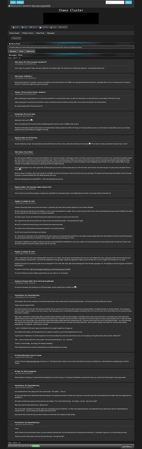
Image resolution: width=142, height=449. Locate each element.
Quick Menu (126, 446)
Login (13, 2)
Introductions (19, 114)
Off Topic (17, 371)
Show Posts (40, 33)
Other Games (19, 62)
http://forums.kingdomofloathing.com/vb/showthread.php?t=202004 (50, 269)
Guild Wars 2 (28, 76)
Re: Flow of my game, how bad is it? (35, 62)
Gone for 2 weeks (36, 355)
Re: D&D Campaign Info (28, 371)
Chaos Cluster (71, 10)
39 (19, 58)
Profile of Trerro (27, 33)
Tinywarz (17, 92)
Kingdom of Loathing (21, 201)
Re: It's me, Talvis (29, 114)
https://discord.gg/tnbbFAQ (41, 6)
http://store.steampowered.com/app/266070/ (28, 179)
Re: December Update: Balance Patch (39, 187)
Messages (50, 33)
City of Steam (28, 152)
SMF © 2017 (18, 446)
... (18, 58)
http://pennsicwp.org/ (33, 361)
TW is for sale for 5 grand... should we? (33, 92)
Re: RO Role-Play (31, 138)
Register (20, 2)
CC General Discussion (22, 355)
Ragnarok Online (20, 138)
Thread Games (19, 295)
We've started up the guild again (44, 281)
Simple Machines (25, 446)
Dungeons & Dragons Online (24, 281)
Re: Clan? (32, 201)
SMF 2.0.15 (11, 446)
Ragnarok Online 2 (20, 187)
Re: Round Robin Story (32, 295)
